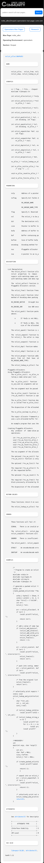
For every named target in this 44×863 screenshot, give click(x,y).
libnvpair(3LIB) (17, 850)
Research (35, 29)
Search (38, 12)
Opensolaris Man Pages (14, 29)
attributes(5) (20, 817)
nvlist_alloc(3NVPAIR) (14, 56)
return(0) (20, 799)
